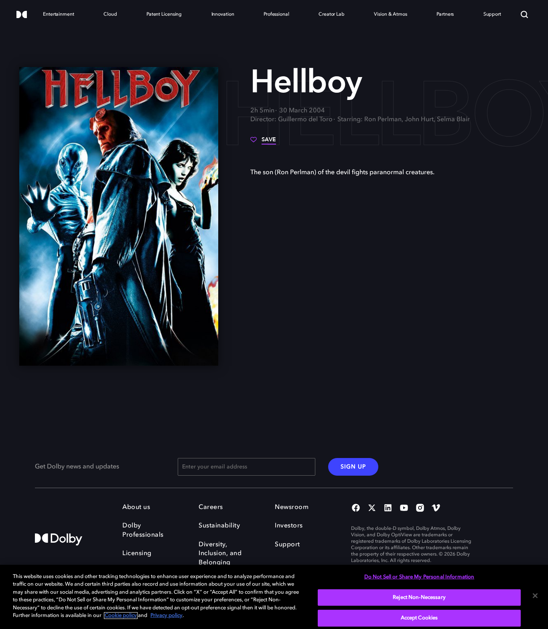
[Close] (535, 596)
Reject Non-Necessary (419, 597)
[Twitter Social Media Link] (372, 508)
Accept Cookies (419, 618)
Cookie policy (121, 615)
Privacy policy (166, 615)
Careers (211, 507)
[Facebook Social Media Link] (356, 508)
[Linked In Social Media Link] (388, 508)
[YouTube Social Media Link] (404, 508)
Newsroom (292, 507)
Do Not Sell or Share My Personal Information (419, 577)
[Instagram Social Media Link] (420, 508)
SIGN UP (353, 467)
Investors (289, 526)
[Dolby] (21, 15)
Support (287, 544)
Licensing (137, 553)
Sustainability (219, 526)
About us (136, 507)
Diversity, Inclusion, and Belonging (220, 553)
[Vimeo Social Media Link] (436, 508)
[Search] (524, 14)
